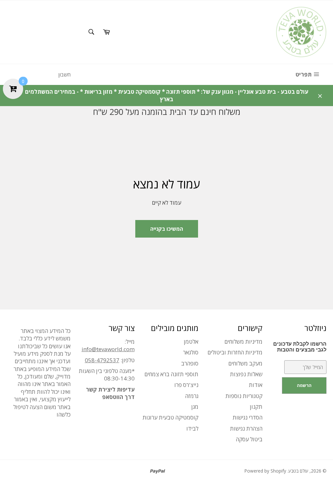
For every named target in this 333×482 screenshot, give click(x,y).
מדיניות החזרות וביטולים (234, 352)
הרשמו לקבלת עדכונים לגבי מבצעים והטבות (299, 346)
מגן (194, 406)
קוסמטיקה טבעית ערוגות (170, 417)
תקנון (256, 406)
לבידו (192, 428)
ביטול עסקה (249, 439)
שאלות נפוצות (246, 374)
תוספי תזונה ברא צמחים (171, 374)
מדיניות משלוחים (243, 341)
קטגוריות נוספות (243, 396)
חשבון (64, 74)
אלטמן (191, 341)
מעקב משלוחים (245, 363)
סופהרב (189, 363)
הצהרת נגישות (246, 428)
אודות (255, 385)
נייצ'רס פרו (186, 385)
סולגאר (190, 352)
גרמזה (191, 396)
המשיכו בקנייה (166, 228)
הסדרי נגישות (247, 417)
